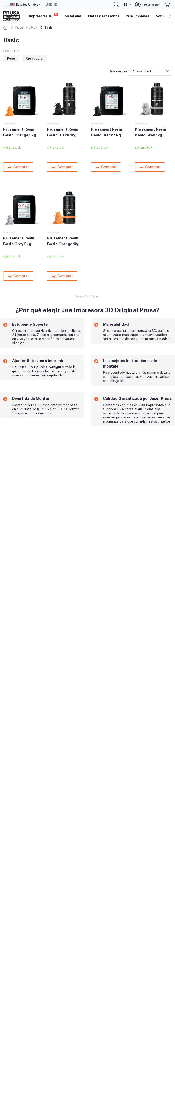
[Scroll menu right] (170, 16)
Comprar (21, 166)
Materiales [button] (73, 16)
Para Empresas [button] (137, 16)
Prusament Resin (26, 27)
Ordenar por (117, 70)
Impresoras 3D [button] (43, 15)
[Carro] (167, 4)
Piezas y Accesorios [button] (103, 16)
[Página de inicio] (6, 27)
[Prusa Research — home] (11, 16)
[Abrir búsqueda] (116, 4)
